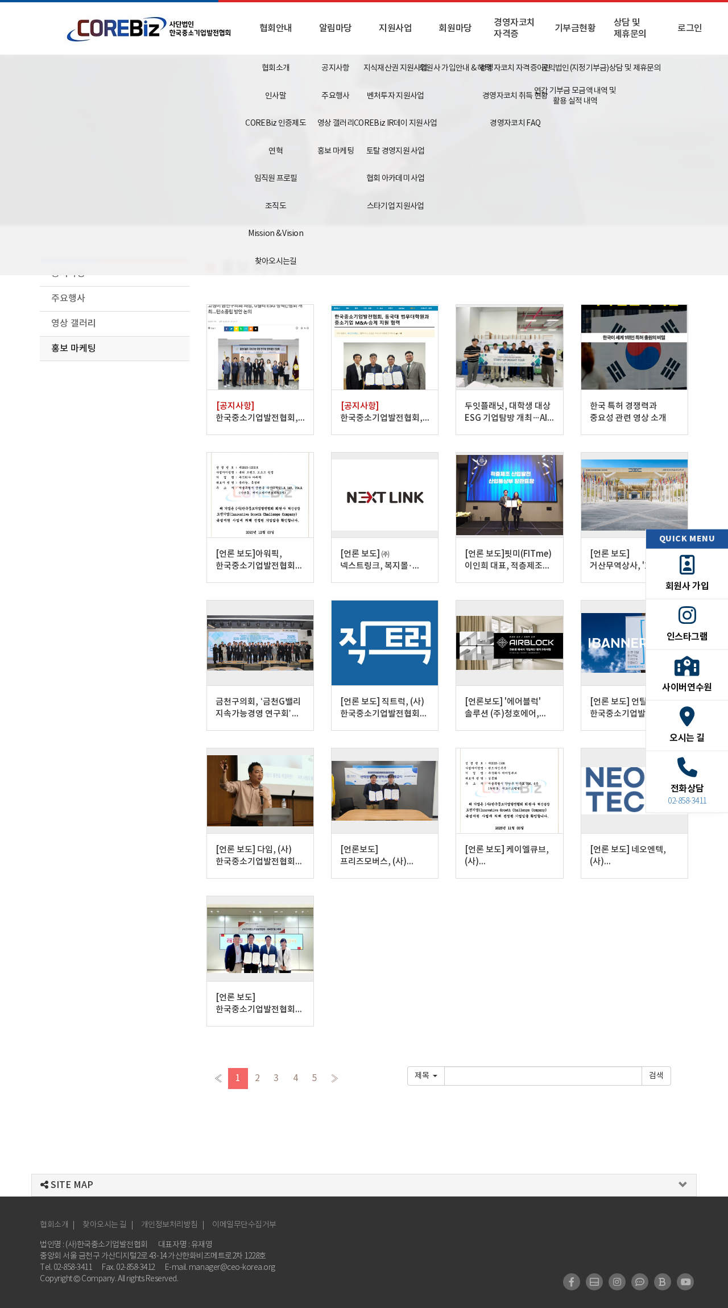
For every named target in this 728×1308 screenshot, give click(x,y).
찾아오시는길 (276, 261)
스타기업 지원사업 (395, 206)
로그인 (689, 28)
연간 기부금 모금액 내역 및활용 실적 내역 (575, 96)
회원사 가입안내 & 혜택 (455, 68)
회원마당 (455, 28)
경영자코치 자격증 (514, 28)
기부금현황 (575, 28)
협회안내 (275, 28)
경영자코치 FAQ (515, 123)
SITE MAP (70, 1185)
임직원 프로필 (275, 178)
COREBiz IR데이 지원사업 (395, 123)
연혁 (275, 151)
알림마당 (335, 28)
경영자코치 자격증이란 (515, 68)
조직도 (275, 206)
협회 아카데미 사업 (395, 178)
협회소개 (275, 68)
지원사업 (395, 28)
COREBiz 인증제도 (275, 123)
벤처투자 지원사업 (395, 96)
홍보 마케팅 (335, 151)
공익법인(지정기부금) (575, 68)
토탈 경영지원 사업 (395, 151)
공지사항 (335, 68)
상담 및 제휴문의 (630, 28)
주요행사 (335, 96)
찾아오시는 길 (104, 1225)
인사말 (275, 96)
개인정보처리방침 (169, 1225)
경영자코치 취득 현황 (515, 96)
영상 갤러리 (335, 123)
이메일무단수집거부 (244, 1225)
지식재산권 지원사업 (395, 68)
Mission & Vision (275, 233)
